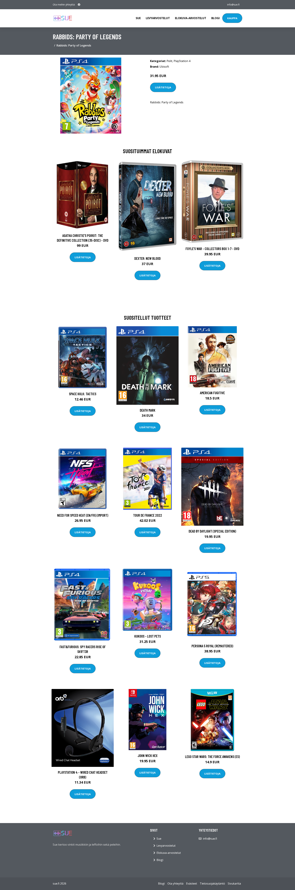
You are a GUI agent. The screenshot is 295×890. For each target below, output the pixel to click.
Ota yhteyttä (175, 883)
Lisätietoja (163, 87)
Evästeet (191, 883)
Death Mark (147, 410)
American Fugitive (212, 393)
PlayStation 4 (182, 61)
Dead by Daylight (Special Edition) (212, 531)
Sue (138, 18)
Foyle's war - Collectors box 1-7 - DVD (212, 248)
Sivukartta (234, 883)
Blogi (215, 18)
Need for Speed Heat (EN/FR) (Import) (82, 515)
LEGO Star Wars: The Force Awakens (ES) (212, 756)
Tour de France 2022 (147, 515)
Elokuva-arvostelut (190, 18)
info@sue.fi (233, 4)
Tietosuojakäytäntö (212, 883)
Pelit (169, 61)
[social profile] (79, 4)
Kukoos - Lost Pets (147, 636)
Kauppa (232, 18)
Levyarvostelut (158, 18)
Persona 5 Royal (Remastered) (212, 646)
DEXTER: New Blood (147, 258)
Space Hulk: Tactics (82, 394)
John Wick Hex (148, 755)
